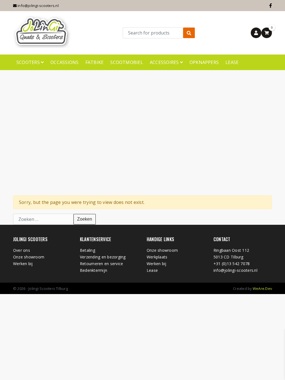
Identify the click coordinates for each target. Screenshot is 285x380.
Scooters (28, 62)
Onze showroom (28, 257)
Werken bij (23, 263)
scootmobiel (126, 62)
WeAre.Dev (262, 288)
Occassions (64, 62)
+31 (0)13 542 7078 (231, 263)
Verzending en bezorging (103, 257)
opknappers (204, 62)
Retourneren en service (101, 263)
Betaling (87, 250)
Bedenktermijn (93, 270)
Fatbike (94, 62)
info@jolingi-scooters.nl (38, 5)
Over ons (21, 250)
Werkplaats (157, 257)
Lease (232, 62)
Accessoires (165, 62)
